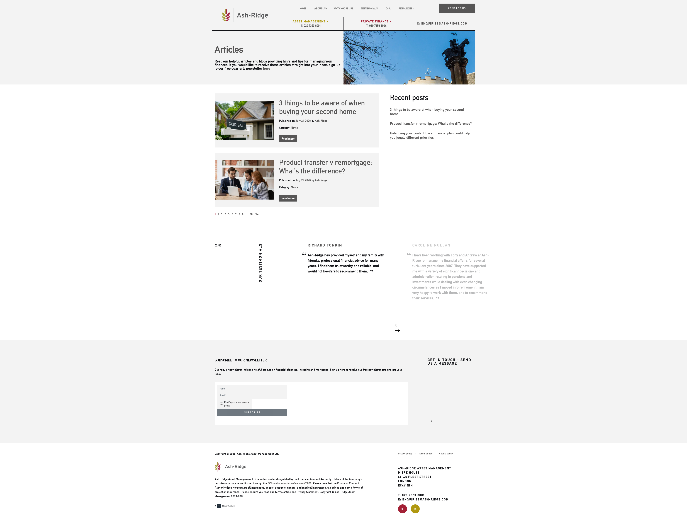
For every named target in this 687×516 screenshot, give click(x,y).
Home (303, 8)
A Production (225, 506)
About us (320, 8)
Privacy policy (405, 453)
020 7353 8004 (377, 25)
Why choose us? (343, 8)
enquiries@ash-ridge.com (444, 23)
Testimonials (369, 8)
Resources (405, 8)
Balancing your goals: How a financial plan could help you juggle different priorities (430, 135)
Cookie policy (446, 453)
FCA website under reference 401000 (289, 483)
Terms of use (425, 453)
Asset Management (310, 21)
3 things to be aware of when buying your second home (322, 107)
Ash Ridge (321, 120)
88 (251, 214)
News (294, 127)
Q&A (388, 8)
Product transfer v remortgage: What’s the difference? (325, 166)
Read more (288, 138)
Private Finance (375, 21)
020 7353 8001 (312, 25)
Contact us (457, 8)
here (266, 68)
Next (257, 214)
